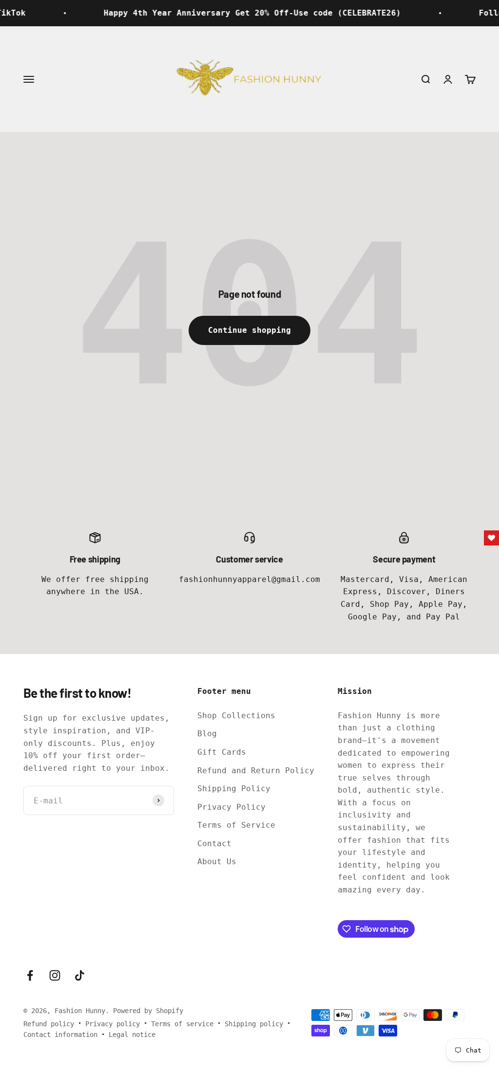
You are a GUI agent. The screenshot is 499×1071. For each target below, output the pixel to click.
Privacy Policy (231, 807)
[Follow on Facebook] (30, 975)
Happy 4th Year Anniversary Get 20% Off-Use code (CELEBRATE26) (239, 13)
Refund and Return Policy (255, 770)
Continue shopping (249, 330)
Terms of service (182, 1024)
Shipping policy (254, 1024)
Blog (207, 733)
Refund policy (48, 1024)
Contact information (60, 1034)
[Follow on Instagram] (54, 975)
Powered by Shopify (148, 1011)
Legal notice (132, 1034)
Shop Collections (236, 715)
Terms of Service (236, 825)
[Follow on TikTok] (79, 975)
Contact (214, 843)
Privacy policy (112, 1024)
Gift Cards (221, 752)
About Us (216, 861)
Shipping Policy (233, 788)
